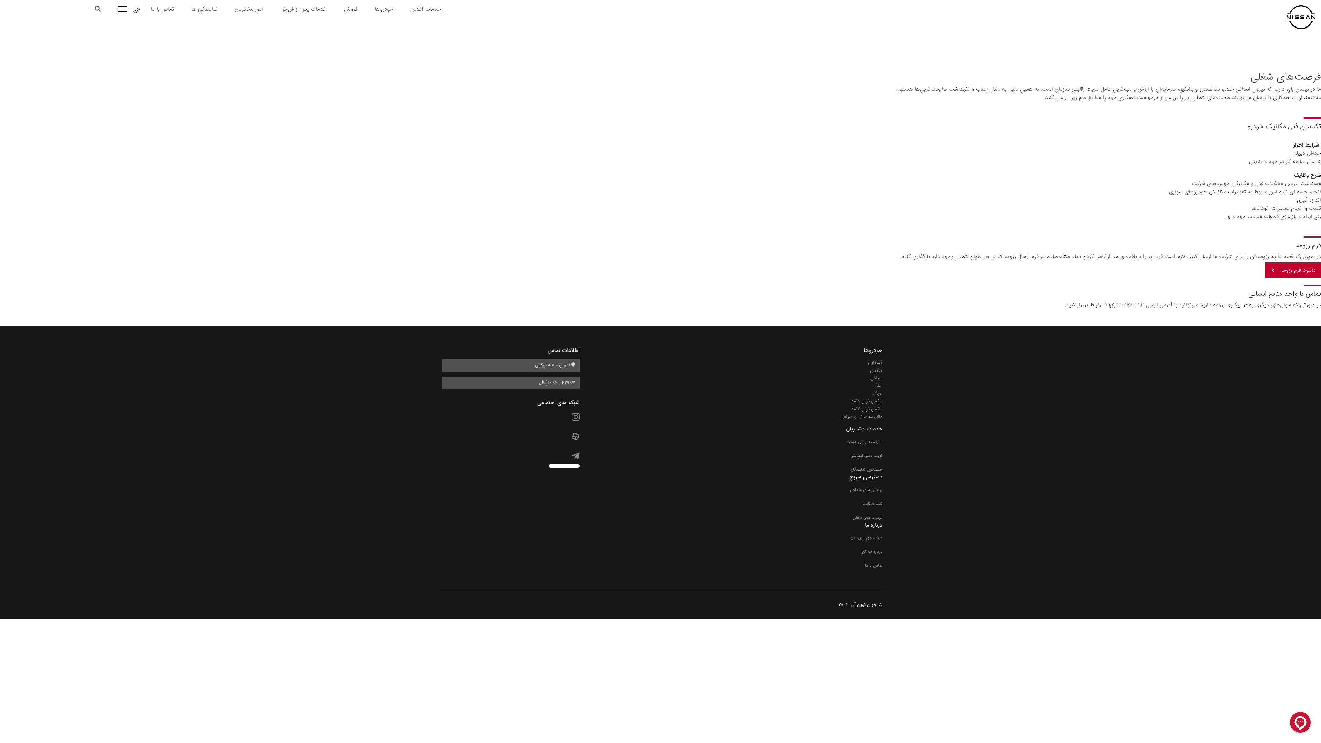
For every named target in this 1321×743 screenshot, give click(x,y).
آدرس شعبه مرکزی (553, 365)
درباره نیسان (872, 551)
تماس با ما (162, 9)
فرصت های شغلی (867, 517)
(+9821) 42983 (559, 383)
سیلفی (876, 378)
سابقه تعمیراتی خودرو (864, 442)
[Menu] (122, 9)
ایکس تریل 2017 (866, 409)
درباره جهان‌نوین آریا (866, 538)
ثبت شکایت (872, 503)
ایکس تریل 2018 (866, 401)
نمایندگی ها (204, 9)
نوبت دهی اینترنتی (866, 455)
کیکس (876, 370)
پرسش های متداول (866, 489)
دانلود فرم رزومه (1298, 270)
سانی (877, 385)
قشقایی (875, 362)
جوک (877, 393)
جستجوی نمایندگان (866, 469)
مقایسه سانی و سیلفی (861, 416)
